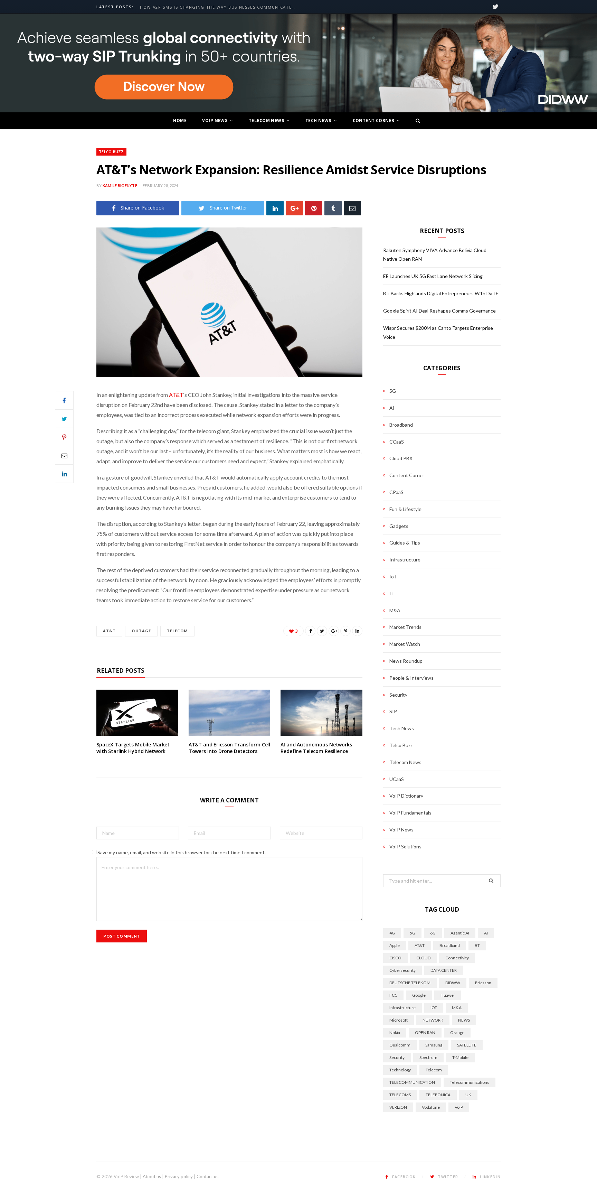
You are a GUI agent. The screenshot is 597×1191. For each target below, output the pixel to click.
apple (394, 945)
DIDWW (452, 982)
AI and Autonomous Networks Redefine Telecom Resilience (316, 748)
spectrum (428, 1057)
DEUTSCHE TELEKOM (409, 982)
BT (477, 945)
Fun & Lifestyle (405, 509)
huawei (447, 995)
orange (457, 1032)
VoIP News (214, 120)
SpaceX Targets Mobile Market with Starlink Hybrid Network (133, 748)
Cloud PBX (401, 458)
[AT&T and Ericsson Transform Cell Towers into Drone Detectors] (230, 713)
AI (392, 408)
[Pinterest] (313, 208)
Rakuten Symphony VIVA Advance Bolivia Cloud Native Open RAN (219, 7)
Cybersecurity (402, 970)
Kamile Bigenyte (120, 185)
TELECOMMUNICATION (412, 1082)
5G (392, 391)
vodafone (431, 1107)
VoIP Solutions (405, 846)
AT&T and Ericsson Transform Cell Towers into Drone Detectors (230, 748)
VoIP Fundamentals (410, 813)
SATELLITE (466, 1045)
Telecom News (266, 120)
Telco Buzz (111, 151)
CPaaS (396, 492)
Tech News (318, 120)
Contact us (207, 1176)
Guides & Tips (404, 543)
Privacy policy (179, 1176)
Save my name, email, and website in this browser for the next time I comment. (181, 852)
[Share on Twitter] (64, 418)
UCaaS (396, 779)
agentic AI (460, 933)
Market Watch (404, 644)
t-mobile (460, 1057)
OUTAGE (141, 630)
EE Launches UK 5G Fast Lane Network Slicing (433, 276)
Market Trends (405, 627)
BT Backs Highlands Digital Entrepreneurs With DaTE (441, 293)
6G (433, 933)
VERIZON (398, 1107)
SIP (393, 711)
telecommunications (469, 1082)
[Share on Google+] (334, 631)
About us (152, 1176)
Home (180, 120)
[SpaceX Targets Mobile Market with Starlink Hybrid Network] (137, 713)
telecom (177, 630)
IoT (393, 576)
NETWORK (433, 1020)
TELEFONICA (438, 1094)
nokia (394, 1032)
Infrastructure (404, 559)
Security (398, 695)
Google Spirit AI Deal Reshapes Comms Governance (439, 311)
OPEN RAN (425, 1032)
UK (468, 1094)
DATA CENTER (443, 970)
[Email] (352, 208)
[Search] (416, 120)
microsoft (398, 1020)
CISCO (395, 957)
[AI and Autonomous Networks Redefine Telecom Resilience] (321, 713)
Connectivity (457, 957)
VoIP (459, 1107)
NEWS (464, 1020)
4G (392, 933)
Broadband (401, 425)
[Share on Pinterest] (345, 631)
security (397, 1057)
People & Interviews (411, 678)
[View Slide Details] (298, 63)
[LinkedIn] (275, 208)
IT (392, 593)
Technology (400, 1069)
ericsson (483, 982)
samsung (433, 1045)
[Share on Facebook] (64, 400)
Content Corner (374, 120)
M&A (394, 610)
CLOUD (423, 957)
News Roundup (406, 661)
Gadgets (398, 526)
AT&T (176, 394)
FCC (393, 995)
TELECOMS (400, 1094)
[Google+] (294, 208)
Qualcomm (399, 1045)
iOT (433, 1007)
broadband (449, 945)
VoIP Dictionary (406, 796)
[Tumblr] (333, 208)
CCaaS (396, 442)
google (419, 995)
